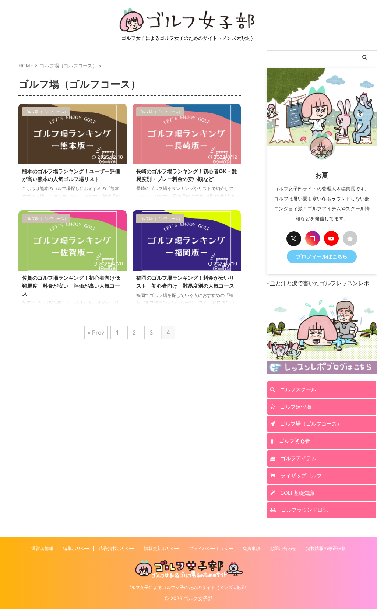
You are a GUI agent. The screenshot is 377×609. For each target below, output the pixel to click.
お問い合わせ (283, 548)
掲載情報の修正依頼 (326, 548)
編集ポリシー (76, 548)
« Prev (96, 332)
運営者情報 (42, 548)
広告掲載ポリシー (116, 548)
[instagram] (312, 238)
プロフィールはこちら (322, 256)
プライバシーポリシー (211, 548)
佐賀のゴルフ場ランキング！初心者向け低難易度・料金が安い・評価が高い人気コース (71, 285)
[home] (350, 238)
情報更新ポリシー (161, 548)
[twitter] (293, 238)
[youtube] (331, 238)
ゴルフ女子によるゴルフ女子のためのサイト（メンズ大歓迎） (188, 587)
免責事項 (251, 548)
